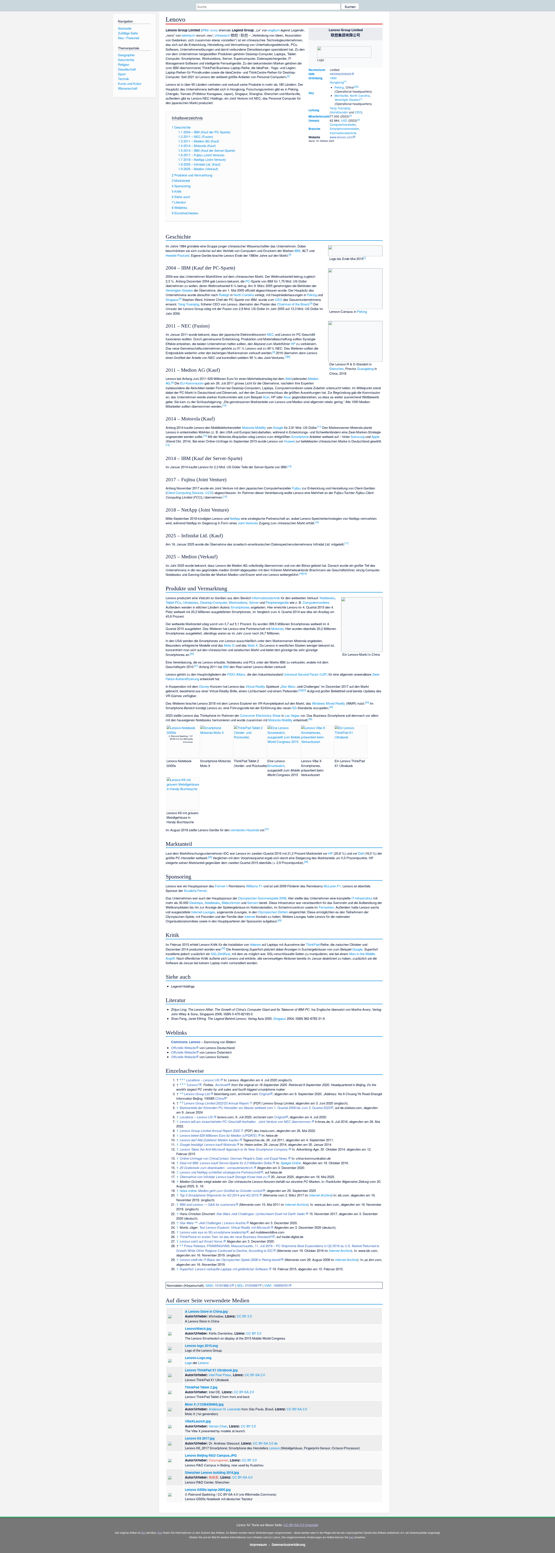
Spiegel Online (291, 1163)
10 (224, 405)
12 (205, 435)
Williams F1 (254, 886)
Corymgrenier (218, 1460)
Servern (252, 902)
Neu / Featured (128, 38)
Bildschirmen (231, 902)
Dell (361, 853)
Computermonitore (316, 602)
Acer (266, 397)
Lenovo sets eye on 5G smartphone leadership (213, 1232)
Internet (250, 916)
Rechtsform (317, 70)
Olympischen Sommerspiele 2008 (262, 898)
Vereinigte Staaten (347, 99)
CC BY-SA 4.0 (242, 1477)
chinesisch (222, 35)
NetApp (235, 518)
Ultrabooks (190, 602)
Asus (287, 397)
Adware (255, 944)
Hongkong (337, 82)
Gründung (315, 78)
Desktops (196, 902)
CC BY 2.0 (244, 1316)
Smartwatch (275, 765)
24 (367, 702)
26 (310, 719)
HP (293, 343)
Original (264, 1093)
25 (331, 707)
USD (344, 120)
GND (209, 1285)
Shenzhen (336, 368)
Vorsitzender (339, 112)
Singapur (172, 299)
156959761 (281, 1285)
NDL (240, 1285)
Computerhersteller (343, 124)
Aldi (288, 378)
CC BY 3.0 (249, 1460)
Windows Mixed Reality (328, 703)
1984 (333, 78)
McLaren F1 (332, 886)
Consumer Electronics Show (260, 715)
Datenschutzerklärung (288, 1544)
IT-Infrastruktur (361, 898)
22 (300, 690)
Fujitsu (296, 488)
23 (304, 690)
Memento (270, 1195)
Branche (314, 129)
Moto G (229, 645)
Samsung (357, 436)
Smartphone (300, 436)
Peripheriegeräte (277, 602)
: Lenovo (185, 1042)
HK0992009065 (340, 74)
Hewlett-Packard (177, 255)
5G (294, 707)
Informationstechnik (343, 133)
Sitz (311, 93)
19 (305, 573)
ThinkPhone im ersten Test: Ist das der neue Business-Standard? (226, 1236)
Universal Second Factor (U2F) (306, 674)
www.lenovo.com (341, 137)
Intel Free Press (220, 1374)
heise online (188, 1190)
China (219, 1098)
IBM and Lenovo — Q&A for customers (207, 1204)
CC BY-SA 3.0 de (265, 1443)
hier (143, 1532)
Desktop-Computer (213, 602)
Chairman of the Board (293, 304)
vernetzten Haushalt (244, 830)
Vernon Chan (218, 1426)
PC (247, 281)
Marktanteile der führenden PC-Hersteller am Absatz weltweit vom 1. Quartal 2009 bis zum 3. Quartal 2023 (255, 1107)
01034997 (252, 1285)
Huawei (289, 441)
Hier (159, 1532)
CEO (358, 112)
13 (168, 445)
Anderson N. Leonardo (225, 1409)
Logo (188, 1362)
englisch (274, 30)
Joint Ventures (248, 523)
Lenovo (203, 1362)
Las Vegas (292, 715)
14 (289, 466)
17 (346, 543)
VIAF (267, 1285)
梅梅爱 (214, 1477)
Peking (339, 87)
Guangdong (365, 368)
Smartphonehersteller (344, 128)
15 (225, 496)
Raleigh (224, 294)
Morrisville (341, 95)
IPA (204, 30)
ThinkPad (312, 944)
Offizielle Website (183, 1047)
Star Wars (288, 686)
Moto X (253, 645)
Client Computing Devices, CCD (189, 492)
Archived (221, 1084)
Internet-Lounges (203, 912)
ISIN (311, 74)
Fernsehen (326, 907)
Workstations (238, 602)
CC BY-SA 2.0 (255, 1374)
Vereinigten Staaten (179, 290)
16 (317, 522)
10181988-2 (223, 1285)
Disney (204, 686)
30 (223, 948)
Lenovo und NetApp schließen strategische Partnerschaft (220, 1172)
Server (254, 602)
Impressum (258, 1544)
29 (279, 920)
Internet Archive (320, 1195)
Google (278, 427)
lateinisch (188, 35)
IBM (297, 250)
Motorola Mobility (254, 427)
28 (210, 857)
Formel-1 (221, 886)
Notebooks (327, 598)
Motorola (277, 628)
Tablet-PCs (173, 602)
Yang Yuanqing (340, 108)
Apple (375, 436)
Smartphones (240, 607)
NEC (270, 334)
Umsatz (314, 120)
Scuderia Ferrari (195, 890)
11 (319, 426)
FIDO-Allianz (236, 674)
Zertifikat (224, 953)
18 (301, 573)
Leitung (314, 110)
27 (267, 829)
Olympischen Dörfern (273, 912)
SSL (214, 953)
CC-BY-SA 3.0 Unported (301, 1524)
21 (196, 665)
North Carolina (360, 95)
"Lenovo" (192, 1084)
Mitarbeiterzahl (319, 116)
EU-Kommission (192, 383)
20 (192, 653)
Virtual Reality (255, 686)
